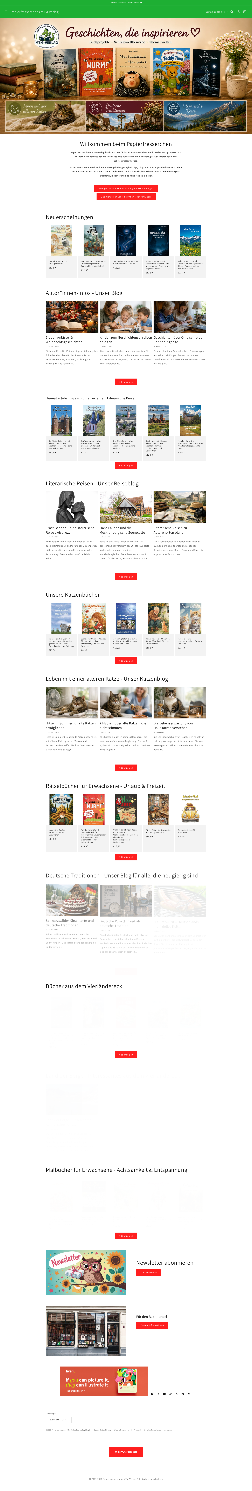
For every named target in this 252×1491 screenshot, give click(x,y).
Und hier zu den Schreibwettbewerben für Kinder (126, 196)
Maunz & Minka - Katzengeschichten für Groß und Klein (190, 641)
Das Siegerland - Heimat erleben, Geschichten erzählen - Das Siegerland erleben (124, 445)
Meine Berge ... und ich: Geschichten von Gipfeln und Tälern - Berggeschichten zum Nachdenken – (190, 265)
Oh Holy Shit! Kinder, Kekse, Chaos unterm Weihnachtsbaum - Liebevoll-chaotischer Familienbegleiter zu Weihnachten (125, 836)
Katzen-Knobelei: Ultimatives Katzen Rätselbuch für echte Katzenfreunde (158, 641)
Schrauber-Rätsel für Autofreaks (187, 831)
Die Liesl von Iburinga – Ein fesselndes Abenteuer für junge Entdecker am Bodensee (92, 1034)
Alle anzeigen (126, 382)
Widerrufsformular (126, 1451)
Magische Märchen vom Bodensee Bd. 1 (188, 1031)
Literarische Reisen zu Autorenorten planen (170, 530)
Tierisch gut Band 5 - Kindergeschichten (58, 262)
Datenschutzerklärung (102, 1430)
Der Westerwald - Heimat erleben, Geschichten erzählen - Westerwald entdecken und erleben (91, 445)
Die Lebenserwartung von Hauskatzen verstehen (173, 725)
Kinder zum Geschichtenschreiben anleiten (126, 339)
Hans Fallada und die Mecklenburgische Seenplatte (122, 530)
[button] (6, 12)
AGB (130, 1430)
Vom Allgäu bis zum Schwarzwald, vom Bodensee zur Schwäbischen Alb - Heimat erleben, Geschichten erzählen (61, 1035)
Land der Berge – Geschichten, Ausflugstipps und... (69, 1119)
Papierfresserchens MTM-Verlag (64, 1430)
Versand (137, 1430)
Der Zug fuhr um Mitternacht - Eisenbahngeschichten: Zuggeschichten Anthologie (93, 263)
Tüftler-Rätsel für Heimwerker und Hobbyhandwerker (158, 831)
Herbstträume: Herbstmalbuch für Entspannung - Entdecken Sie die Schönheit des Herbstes (61, 1218)
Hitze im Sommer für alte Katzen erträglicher (71, 725)
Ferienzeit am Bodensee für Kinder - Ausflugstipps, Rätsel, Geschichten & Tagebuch (125, 1034)
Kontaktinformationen (152, 1430)
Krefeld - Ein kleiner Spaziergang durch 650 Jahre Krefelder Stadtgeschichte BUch (190, 445)
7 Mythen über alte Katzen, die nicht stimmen (123, 725)
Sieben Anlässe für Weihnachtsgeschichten (64, 339)
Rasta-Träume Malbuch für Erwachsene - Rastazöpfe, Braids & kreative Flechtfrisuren (92, 1218)
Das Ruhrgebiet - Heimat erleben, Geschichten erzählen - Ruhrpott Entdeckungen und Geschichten (156, 446)
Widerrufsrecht (120, 1430)
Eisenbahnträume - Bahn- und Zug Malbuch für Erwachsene (124, 1216)
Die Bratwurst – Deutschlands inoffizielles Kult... (176, 921)
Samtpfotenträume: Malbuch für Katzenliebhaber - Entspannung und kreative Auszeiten (93, 642)
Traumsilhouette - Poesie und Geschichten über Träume (125, 262)
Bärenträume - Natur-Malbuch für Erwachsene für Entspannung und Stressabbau (190, 1218)
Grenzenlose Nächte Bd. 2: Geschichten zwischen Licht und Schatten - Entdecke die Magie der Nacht (158, 265)
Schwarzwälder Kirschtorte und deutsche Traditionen (70, 921)
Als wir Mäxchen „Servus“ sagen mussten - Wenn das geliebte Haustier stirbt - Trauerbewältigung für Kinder (61, 642)
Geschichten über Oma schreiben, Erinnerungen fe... (179, 339)
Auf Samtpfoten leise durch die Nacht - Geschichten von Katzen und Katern (125, 641)
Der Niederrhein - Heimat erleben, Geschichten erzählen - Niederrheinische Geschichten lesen (60, 445)
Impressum (168, 1430)
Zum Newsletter (149, 1272)
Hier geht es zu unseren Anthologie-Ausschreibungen (126, 188)
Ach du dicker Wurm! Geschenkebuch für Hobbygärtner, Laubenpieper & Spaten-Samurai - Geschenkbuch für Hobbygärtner (93, 836)
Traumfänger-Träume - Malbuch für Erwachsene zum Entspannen (158, 1216)
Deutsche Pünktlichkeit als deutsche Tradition (120, 921)
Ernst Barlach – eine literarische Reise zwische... (70, 530)
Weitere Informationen (152, 1325)
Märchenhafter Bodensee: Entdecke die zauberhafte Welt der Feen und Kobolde (157, 1032)
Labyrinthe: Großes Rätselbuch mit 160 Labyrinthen (57, 832)
